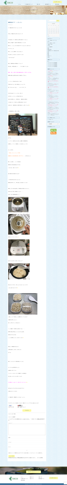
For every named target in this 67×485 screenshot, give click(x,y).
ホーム (20, 4)
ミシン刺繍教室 (50, 46)
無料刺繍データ (48, 4)
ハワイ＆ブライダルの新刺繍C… (53, 62)
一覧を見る (27, 410)
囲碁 (48, 53)
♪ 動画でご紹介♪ (50, 44)
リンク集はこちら (50, 119)
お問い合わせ (57, 1)
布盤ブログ (32, 478)
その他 (49, 45)
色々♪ (49, 61)
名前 (9, 437)
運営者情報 (57, 4)
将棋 (48, 54)
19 (51, 31)
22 (56, 31)
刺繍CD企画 (49, 49)
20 (53, 31)
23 (58, 31)
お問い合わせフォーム (33, 471)
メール (9, 442)
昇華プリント (50, 55)
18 (49, 31)
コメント (10, 423)
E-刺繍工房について (29, 4)
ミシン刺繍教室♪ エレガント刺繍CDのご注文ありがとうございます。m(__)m (53, 93)
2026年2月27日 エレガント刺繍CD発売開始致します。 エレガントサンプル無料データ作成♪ (53, 105)
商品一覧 (38, 4)
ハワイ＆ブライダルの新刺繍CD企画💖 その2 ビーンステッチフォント (53, 81)
